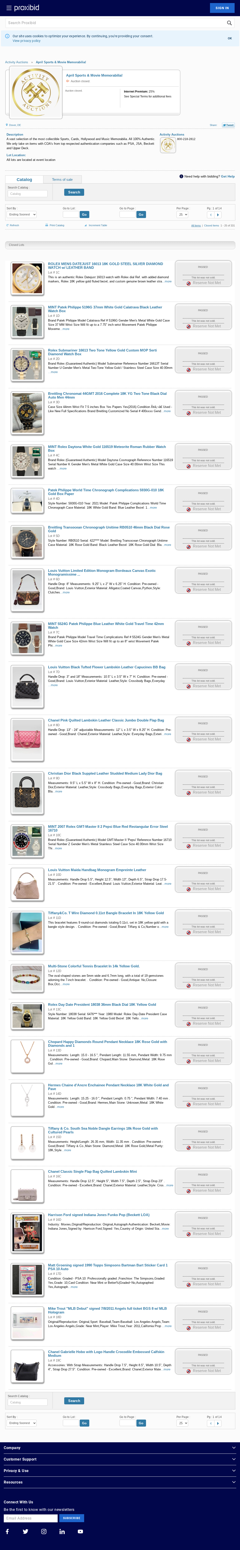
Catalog (24, 179)
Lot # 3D (54, 402)
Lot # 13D (54, 1050)
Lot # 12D (54, 971)
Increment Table (98, 225)
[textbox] (28, 193)
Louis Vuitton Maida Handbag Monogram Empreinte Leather (97, 870)
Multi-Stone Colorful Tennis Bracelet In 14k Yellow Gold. (94, 966)
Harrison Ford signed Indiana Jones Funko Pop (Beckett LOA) (99, 1215)
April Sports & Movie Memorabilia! (61, 62)
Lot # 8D (54, 725)
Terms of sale (62, 179)
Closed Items (211, 225)
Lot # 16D (54, 1219)
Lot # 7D (54, 672)
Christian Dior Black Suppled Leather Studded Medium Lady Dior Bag (105, 773)
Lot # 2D (54, 359)
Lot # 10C (54, 835)
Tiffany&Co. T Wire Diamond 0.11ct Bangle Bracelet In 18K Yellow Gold (106, 913)
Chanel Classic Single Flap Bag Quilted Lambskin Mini (92, 1171)
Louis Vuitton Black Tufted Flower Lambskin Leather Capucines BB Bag (106, 667)
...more (167, 281)
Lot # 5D (54, 536)
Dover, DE (14, 125)
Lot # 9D (54, 778)
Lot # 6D (54, 579)
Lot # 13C (54, 1009)
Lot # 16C (54, 1176)
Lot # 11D (54, 918)
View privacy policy (27, 41)
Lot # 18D (54, 1317)
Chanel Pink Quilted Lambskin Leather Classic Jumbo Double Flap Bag (106, 720)
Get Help (228, 176)
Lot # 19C (54, 1360)
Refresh (14, 225)
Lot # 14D (54, 1093)
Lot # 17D (54, 1274)
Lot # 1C (54, 272)
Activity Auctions (16, 62)
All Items (196, 225)
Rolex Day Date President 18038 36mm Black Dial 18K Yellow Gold (102, 1004)
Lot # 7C (54, 632)
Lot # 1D (54, 316)
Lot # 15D (54, 1137)
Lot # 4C (54, 455)
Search (74, 192)
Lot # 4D (54, 498)
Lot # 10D (54, 875)
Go (84, 214)
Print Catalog (57, 224)
